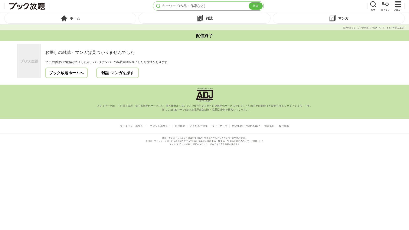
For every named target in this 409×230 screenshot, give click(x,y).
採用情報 (284, 126)
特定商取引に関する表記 (246, 126)
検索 (255, 5)
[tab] (70, 18)
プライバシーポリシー (132, 126)
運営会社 (269, 126)
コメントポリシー (160, 126)
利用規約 (180, 126)
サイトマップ (219, 126)
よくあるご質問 (198, 126)
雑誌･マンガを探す (117, 73)
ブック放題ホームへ (66, 73)
